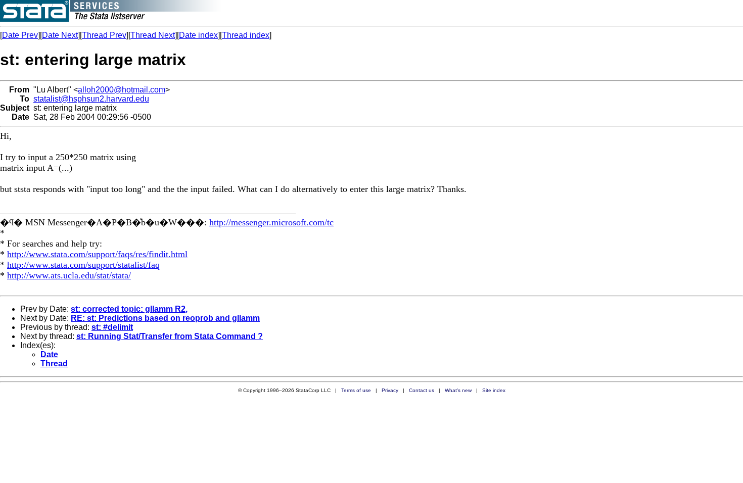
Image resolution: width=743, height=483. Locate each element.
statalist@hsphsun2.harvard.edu (91, 98)
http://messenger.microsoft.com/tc (271, 222)
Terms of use (356, 390)
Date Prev (20, 35)
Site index (493, 390)
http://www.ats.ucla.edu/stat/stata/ (69, 275)
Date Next (60, 35)
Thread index (245, 35)
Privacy (390, 390)
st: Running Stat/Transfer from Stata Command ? (169, 336)
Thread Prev (104, 35)
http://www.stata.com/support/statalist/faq (83, 265)
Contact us (421, 390)
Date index (198, 35)
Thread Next (152, 35)
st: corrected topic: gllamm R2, (129, 309)
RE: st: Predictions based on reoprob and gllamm (165, 318)
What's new (458, 390)
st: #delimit (112, 327)
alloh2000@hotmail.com (121, 89)
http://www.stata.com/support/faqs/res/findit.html (97, 254)
